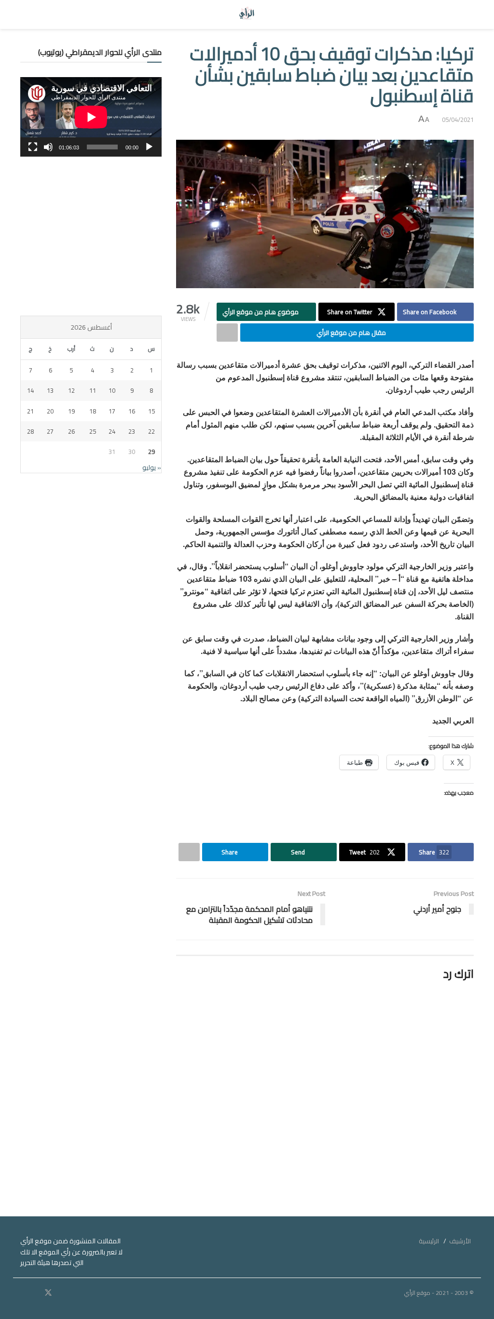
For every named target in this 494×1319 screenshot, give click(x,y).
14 (30, 390)
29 (151, 451)
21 (30, 411)
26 (71, 431)
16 (131, 411)
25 (92, 431)
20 (50, 411)
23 (131, 431)
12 (71, 390)
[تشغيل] (149, 147)
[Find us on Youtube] (35, 1293)
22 (151, 431)
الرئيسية (429, 1241)
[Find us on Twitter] (48, 1293)
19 (71, 411)
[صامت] (48, 147)
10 (112, 390)
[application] (91, 117)
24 (112, 431)
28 (30, 431)
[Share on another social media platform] (227, 332)
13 (50, 390)
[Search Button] (29, 14)
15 (151, 411)
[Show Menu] (465, 14)
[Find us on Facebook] (61, 1293)
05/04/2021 (458, 119)
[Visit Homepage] (247, 14)
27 (50, 431)
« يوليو (151, 467)
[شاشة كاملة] (33, 147)
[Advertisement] (91, 236)
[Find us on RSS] (23, 1293)
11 (92, 390)
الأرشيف (460, 1241)
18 (92, 411)
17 (112, 411)
